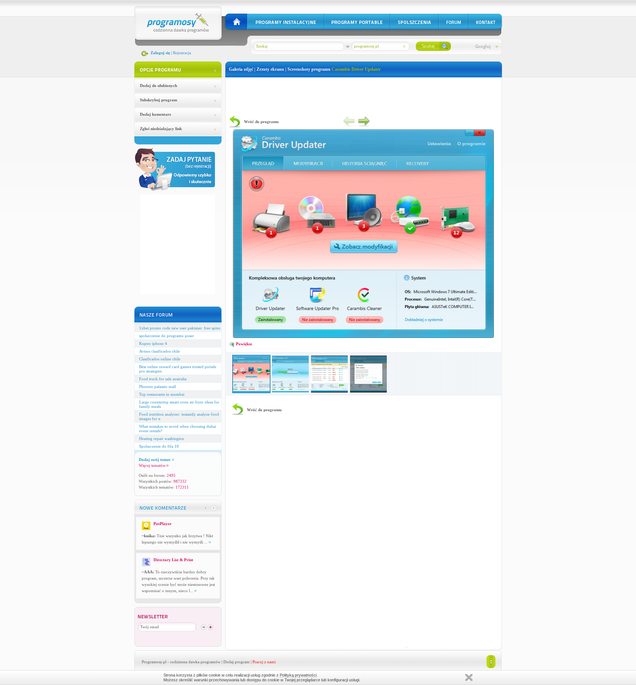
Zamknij (469, 677)
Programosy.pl (154, 662)
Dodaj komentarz (155, 114)
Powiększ (243, 344)
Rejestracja (182, 52)
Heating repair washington (161, 438)
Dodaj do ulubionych (158, 85)
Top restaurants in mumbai (161, 394)
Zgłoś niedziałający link (161, 128)
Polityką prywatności (298, 675)
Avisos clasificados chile (159, 351)
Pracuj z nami (264, 662)
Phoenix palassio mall (157, 386)
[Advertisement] (364, 94)
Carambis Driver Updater (356, 69)
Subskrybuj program (158, 100)
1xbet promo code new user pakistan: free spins (179, 328)
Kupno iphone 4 (153, 343)
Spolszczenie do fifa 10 (159, 446)
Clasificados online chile (159, 359)
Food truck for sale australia (163, 379)
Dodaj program (236, 662)
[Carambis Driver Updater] (363, 336)
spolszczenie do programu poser (166, 335)
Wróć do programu (261, 121)
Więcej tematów (152, 465)
